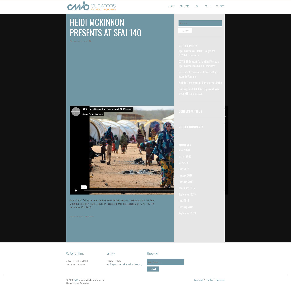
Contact (220, 6)
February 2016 (186, 182)
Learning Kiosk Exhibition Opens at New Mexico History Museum (199, 91)
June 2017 (184, 169)
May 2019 (183, 163)
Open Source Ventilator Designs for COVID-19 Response (197, 53)
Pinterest (220, 280)
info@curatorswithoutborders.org (125, 264)
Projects (184, 6)
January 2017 (185, 175)
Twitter (209, 280)
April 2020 (184, 150)
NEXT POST (89, 217)
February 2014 (186, 207)
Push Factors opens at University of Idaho (200, 83)
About (171, 6)
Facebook (198, 280)
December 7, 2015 (79, 41)
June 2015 (184, 201)
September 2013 (187, 213)
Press (208, 6)
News (197, 6)
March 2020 (185, 156)
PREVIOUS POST (76, 217)
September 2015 (187, 194)
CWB (76, 280)
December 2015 (187, 188)
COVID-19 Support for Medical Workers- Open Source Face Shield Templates (199, 64)
